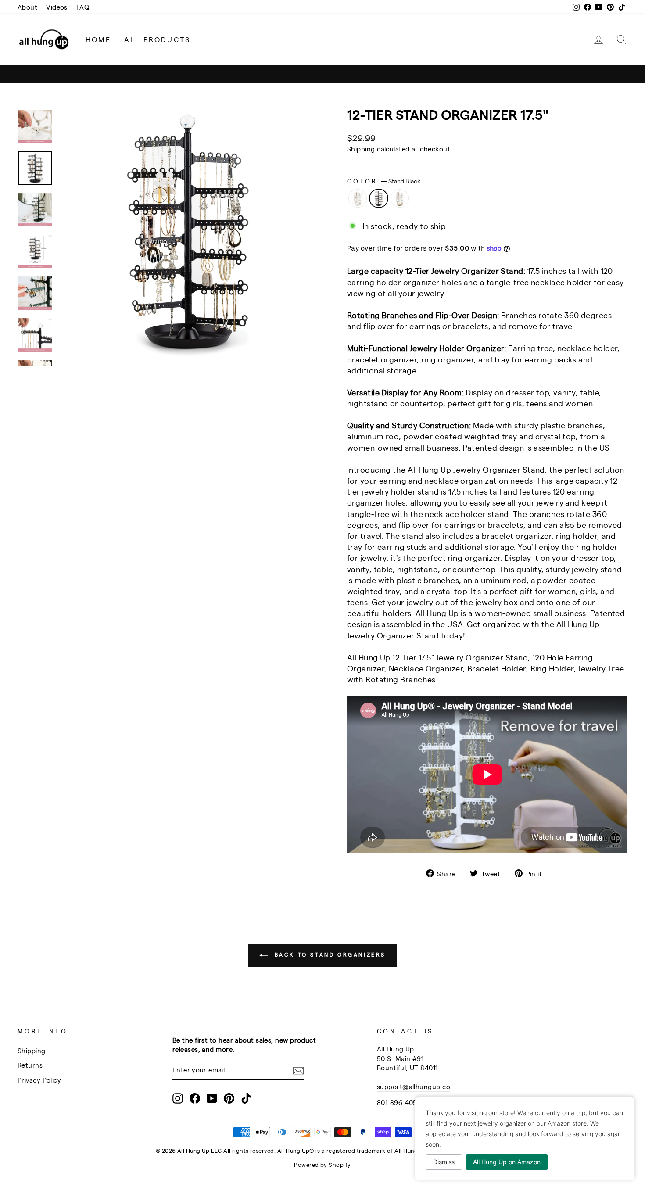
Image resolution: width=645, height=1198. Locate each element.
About (27, 6)
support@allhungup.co (413, 1086)
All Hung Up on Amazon (507, 1162)
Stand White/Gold (399, 198)
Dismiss (444, 1162)
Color (383, 180)
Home (98, 39)
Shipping (361, 148)
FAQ (83, 6)
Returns (30, 1064)
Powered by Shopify (322, 1164)
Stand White (357, 198)
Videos (57, 6)
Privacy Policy (39, 1079)
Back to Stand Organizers (329, 954)
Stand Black (378, 198)
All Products (157, 39)
